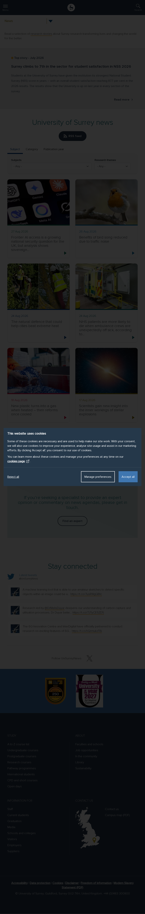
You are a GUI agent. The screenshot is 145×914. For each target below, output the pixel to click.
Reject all (13, 477)
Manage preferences (97, 477)
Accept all (128, 477)
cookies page (16, 461)
